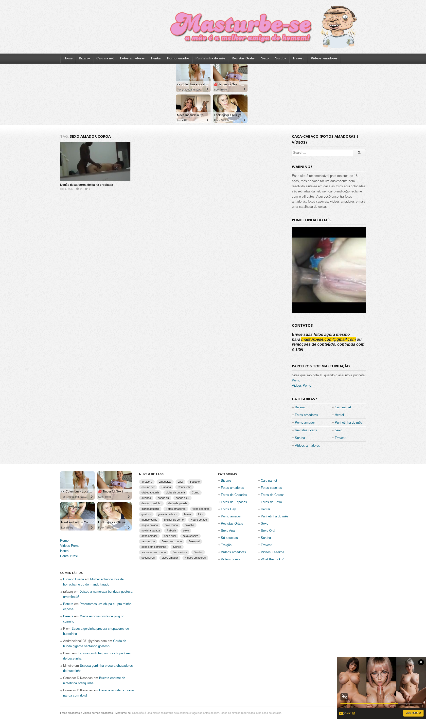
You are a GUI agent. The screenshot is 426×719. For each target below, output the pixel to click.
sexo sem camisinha (154, 546)
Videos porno (230, 559)
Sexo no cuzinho (172, 541)
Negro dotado (199, 519)
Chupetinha (184, 487)
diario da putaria (177, 503)
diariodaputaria (150, 508)
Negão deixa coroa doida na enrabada (86, 185)
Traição (226, 545)
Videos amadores (195, 557)
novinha (189, 525)
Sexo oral (194, 541)
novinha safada (151, 530)
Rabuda (171, 530)
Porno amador (178, 58)
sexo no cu (148, 541)
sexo (186, 530)
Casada (166, 487)
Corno (195, 492)
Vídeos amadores (324, 58)
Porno (296, 380)
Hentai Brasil (69, 556)
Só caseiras (229, 538)
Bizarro (84, 58)
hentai (187, 514)
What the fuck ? (272, 559)
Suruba (280, 58)
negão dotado (150, 525)
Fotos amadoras (132, 58)
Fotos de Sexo (271, 502)
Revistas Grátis (243, 58)
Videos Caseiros (272, 552)
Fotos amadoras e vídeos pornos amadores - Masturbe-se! (95, 712)
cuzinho (146, 497)
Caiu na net (105, 58)
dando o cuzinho (151, 503)
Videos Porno (301, 385)
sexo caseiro (190, 535)
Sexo (265, 58)
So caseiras (180, 552)
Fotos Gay (228, 509)
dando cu (163, 497)
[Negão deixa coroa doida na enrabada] (95, 161)
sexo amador (149, 535)
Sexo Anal (228, 530)
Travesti (298, 58)
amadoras (165, 481)
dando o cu (182, 497)
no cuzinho (171, 525)
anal (180, 481)
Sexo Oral (268, 530)
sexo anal (170, 535)
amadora (147, 481)
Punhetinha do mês (210, 58)
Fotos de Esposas (234, 502)
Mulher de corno (174, 519)
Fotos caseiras (271, 488)
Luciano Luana (73, 579)
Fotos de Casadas (234, 495)
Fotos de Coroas (272, 495)
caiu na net (148, 487)
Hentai (156, 58)
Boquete (195, 481)
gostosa (146, 514)
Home (68, 58)
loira (200, 514)
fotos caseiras (201, 508)
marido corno (149, 519)
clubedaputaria (150, 492)
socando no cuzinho (154, 552)
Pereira (68, 604)
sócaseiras (148, 557)
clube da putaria (175, 492)
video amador (170, 557)
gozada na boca (167, 514)
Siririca (177, 546)
